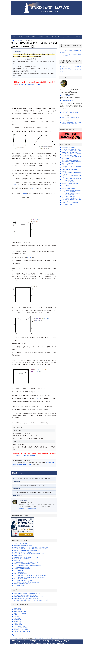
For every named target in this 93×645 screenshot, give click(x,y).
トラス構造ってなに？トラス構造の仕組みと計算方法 (26, 562)
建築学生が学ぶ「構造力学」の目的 (70, 112)
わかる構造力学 (22, 508)
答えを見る (21, 481)
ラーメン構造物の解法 (19, 572)
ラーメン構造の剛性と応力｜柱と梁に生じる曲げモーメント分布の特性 (30, 575)
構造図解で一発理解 (30, 37)
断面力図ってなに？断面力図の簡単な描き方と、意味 (26, 557)
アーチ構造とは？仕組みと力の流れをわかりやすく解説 (26, 582)
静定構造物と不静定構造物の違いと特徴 (23, 545)
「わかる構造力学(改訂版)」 (68, 100)
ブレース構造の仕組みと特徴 (20, 578)
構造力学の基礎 (18, 40)
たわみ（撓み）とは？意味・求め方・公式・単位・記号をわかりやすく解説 (31, 600)
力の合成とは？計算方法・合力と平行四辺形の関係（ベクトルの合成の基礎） (31, 547)
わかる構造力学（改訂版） (31, 508)
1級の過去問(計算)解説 (38, 638)
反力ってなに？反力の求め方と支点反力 (23, 552)
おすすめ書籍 (66, 37)
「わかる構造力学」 (66, 95)
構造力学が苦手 (55, 37)
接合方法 (15, 184)
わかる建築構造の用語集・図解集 (50, 638)
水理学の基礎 (17, 618)
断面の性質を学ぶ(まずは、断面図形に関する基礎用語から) (27, 598)
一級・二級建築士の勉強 (19, 626)
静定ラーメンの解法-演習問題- (21, 573)
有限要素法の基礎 (18, 624)
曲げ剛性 (34, 188)
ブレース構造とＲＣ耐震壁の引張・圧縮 (23, 580)
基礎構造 (16, 614)
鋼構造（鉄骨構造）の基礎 (20, 611)
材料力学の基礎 (17, 619)
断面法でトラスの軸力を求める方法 (22, 568)
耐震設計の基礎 (17, 623)
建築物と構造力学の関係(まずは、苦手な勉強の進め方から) (27, 593)
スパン (37, 399)
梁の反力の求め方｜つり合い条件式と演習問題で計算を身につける (29, 553)
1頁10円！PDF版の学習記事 (63, 638)
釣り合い (29, 257)
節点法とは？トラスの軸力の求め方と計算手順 (24, 563)
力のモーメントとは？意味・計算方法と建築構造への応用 (27, 550)
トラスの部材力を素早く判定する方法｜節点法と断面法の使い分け (29, 565)
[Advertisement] (46, 25)
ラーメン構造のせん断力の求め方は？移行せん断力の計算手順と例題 (29, 577)
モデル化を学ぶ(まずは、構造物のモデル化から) (25, 595)
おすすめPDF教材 (76, 37)
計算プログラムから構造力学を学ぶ (22, 631)
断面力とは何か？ (18, 555)
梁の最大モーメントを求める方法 (21, 558)
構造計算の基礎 (17, 609)
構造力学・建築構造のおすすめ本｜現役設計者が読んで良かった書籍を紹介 (71, 122)
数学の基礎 (16, 616)
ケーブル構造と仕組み (19, 585)
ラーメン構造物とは (18, 570)
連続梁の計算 (17, 560)
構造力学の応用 (17, 621)
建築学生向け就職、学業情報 (20, 628)
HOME (12, 40)
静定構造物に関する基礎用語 (20, 544)
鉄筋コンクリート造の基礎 (20, 613)
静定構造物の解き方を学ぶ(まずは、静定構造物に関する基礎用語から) (30, 596)
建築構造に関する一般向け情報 (21, 629)
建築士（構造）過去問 (17, 37)
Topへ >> (14, 635)
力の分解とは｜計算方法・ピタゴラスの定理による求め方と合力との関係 (30, 549)
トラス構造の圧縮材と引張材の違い (22, 567)
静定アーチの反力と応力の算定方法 (22, 583)
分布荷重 (25, 193)
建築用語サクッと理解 (43, 37)
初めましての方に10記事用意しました (70, 117)
